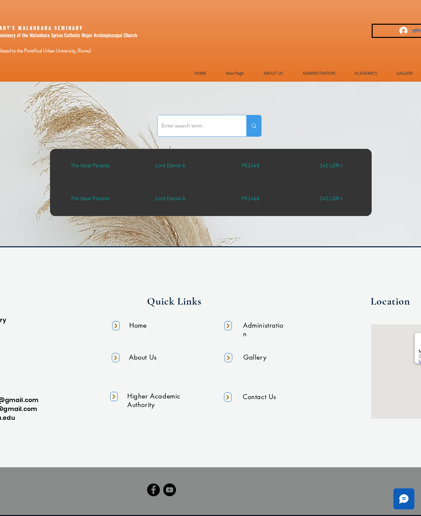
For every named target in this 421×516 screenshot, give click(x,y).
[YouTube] (169, 489)
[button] (273, 73)
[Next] (116, 325)
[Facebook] (153, 489)
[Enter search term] (253, 125)
